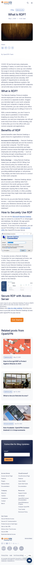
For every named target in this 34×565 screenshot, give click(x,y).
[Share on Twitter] (9, 47)
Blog (12, 10)
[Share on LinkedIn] (2, 47)
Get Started (17, 320)
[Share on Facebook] (6, 47)
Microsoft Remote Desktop (22, 216)
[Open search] (28, 3)
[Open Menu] (32, 3)
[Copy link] (12, 47)
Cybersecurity (20, 10)
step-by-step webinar (15, 308)
